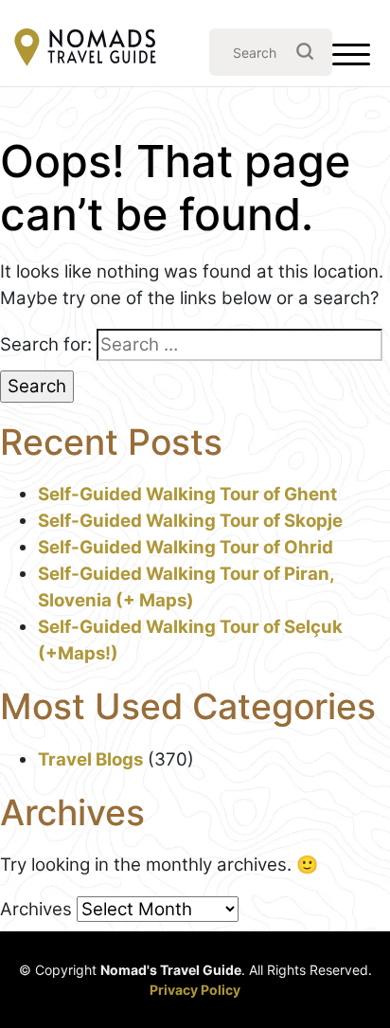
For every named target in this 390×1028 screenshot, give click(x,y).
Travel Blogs (90, 759)
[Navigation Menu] (351, 59)
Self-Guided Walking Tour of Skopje (190, 521)
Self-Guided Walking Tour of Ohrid (185, 547)
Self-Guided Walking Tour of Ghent (187, 494)
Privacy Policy (195, 990)
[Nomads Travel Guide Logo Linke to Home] (85, 49)
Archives (36, 909)
